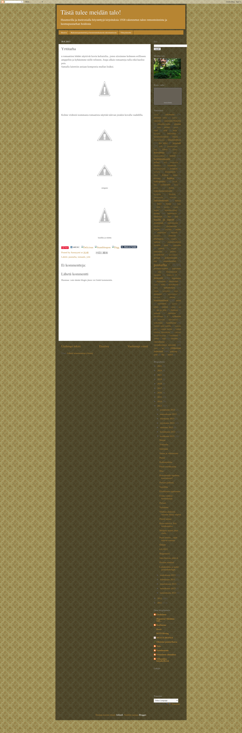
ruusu (156, 288)
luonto (157, 213)
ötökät (170, 355)
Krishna (165, 175)
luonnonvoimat (171, 210)
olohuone (172, 236)
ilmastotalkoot (174, 140)
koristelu (157, 172)
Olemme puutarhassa (166, 642)
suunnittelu (162, 304)
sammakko (166, 291)
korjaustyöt (170, 172)
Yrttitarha (163, 444)
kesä (165, 162)
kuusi (176, 185)
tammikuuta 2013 (168, 593)
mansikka (157, 226)
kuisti (175, 175)
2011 (159, 603)
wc (163, 348)
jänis (155, 149)
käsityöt (172, 194)
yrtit (88, 257)
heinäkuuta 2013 (168, 432)
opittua (157, 242)
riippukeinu (176, 278)
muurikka (168, 229)
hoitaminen (171, 133)
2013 (159, 406)
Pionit (162, 457)
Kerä (158, 629)
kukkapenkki (159, 181)
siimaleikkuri (172, 294)
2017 (159, 388)
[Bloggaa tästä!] (99, 252)
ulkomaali (161, 320)
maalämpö (158, 223)
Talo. (158, 646)
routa (155, 285)
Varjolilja (163, 487)
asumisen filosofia (172, 121)
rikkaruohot (173, 281)
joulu (161, 146)
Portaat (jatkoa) (166, 482)
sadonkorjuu (169, 287)
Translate (176, 704)
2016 (159, 392)
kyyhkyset (157, 194)
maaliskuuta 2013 (168, 584)
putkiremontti (171, 258)
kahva (164, 149)
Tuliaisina (163, 507)
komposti (173, 169)
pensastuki (158, 251)
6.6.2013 (163, 549)
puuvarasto (176, 268)
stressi (178, 300)
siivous (172, 297)
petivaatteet (173, 255)
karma (175, 149)
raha (159, 272)
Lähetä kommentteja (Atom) (80, 353)
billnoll (119, 715)
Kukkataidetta (165, 462)
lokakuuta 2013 (167, 418)
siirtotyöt (157, 297)
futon (156, 130)
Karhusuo (161, 625)
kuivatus (157, 178)
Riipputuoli (164, 553)
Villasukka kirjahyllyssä (162, 660)
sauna (176, 291)
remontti (158, 278)
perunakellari (159, 255)
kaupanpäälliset (159, 156)
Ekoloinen (161, 614)
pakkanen (177, 245)
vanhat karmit (166, 329)
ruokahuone (173, 284)
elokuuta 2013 (167, 427)
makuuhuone (173, 223)
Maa (161, 471)
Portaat (162, 503)
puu (155, 261)
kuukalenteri (165, 185)
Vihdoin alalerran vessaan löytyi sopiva (170, 513)
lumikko (167, 207)
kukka (170, 178)
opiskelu (174, 239)
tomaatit (81, 257)
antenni (174, 118)
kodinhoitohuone (160, 169)
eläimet (177, 124)
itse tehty (163, 143)
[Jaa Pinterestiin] (106, 252)
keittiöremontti (162, 159)
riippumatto (161, 281)
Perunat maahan (166, 562)
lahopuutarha (158, 197)
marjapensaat (171, 226)
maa (176, 216)
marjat (157, 229)
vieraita (174, 338)
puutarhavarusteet (161, 268)
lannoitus (173, 197)
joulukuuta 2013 (168, 409)
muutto (178, 229)
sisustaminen (161, 300)
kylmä (171, 188)
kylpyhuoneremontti (163, 191)
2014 (159, 401)
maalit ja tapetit (164, 219)
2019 (159, 379)
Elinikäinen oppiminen (169, 491)
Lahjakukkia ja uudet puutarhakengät (169, 568)
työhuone (176, 316)
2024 (159, 370)
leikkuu (178, 201)
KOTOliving (162, 633)
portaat (157, 258)
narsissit (174, 232)
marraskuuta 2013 (168, 414)
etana (159, 127)
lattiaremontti (161, 200)
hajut (175, 130)
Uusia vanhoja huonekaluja (166, 497)
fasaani (175, 127)
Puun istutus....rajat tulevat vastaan (168, 539)
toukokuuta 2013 (168, 575)
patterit (161, 248)
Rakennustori (172, 272)
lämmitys (158, 216)
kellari (157, 162)
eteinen (167, 127)
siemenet (158, 294)
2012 (159, 598)
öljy (162, 355)
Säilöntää (163, 449)
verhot (156, 338)
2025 (159, 366)
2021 (159, 375)
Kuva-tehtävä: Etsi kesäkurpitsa (167, 524)
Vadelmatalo (162, 650)
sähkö (156, 307)
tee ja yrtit (161, 310)
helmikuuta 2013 (168, 588)
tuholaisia (172, 313)
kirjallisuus (172, 165)
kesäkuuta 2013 (167, 436)
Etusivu (64, 32)
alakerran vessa (160, 118)
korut (156, 175)
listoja (168, 203)
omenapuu (158, 238)
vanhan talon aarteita (162, 326)
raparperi (157, 275)
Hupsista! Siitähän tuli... (165, 620)
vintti (156, 348)
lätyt (169, 216)
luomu (156, 210)
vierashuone (159, 341)
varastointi (174, 335)
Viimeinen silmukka (166, 654)
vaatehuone (171, 322)
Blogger (142, 715)
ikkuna (175, 137)
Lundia (175, 207)
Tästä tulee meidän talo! (90, 12)
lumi (158, 207)
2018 (159, 383)
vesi (164, 338)
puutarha (73, 257)
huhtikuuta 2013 (168, 579)
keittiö (172, 156)
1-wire (156, 115)
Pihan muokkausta (167, 466)
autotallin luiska (163, 124)
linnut (159, 204)
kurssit (175, 182)
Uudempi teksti (71, 346)
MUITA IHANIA (164, 637)
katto (175, 153)
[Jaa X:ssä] (102, 252)
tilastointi (174, 310)
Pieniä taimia (165, 519)
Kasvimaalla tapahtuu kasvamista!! (169, 476)
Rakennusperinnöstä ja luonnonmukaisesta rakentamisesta (94, 32)
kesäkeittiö (174, 162)
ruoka (163, 284)
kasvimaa (159, 152)
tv (167, 316)
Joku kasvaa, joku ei (168, 558)
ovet (166, 245)
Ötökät (162, 544)
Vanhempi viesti (138, 346)
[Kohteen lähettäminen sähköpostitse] (97, 252)
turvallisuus (158, 316)
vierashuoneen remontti (165, 345)
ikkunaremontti (159, 140)
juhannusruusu (172, 146)
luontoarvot (172, 213)
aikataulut (169, 114)
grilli (165, 130)
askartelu (157, 121)
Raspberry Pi (172, 275)
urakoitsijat (158, 323)
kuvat (156, 188)
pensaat (173, 248)
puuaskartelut (170, 261)
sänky (173, 307)
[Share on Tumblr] (129, 247)
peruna (173, 251)
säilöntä (165, 307)
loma (179, 204)
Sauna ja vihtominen (168, 453)
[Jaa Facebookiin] (104, 252)
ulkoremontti (173, 320)
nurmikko (157, 236)
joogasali (177, 143)
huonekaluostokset (161, 137)
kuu (155, 185)
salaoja (156, 291)
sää (180, 307)
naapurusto (161, 232)
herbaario (157, 134)
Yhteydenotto (125, 32)
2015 (159, 397)
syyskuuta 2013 (167, 423)
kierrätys (157, 165)
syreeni (174, 304)
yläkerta (173, 351)
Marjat (162, 440)
